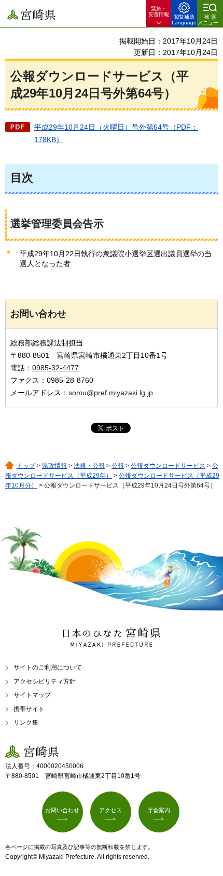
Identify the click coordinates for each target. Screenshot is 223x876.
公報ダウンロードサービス (168, 465)
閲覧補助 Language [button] (184, 19)
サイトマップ (32, 695)
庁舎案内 (158, 810)
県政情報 (54, 465)
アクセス (110, 810)
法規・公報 (89, 465)
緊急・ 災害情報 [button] (158, 11)
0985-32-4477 (55, 368)
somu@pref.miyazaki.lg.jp (110, 392)
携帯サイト (29, 709)
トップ (26, 465)
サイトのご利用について (47, 667)
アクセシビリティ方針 (44, 681)
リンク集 (25, 722)
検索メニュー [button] (208, 19)
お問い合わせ (62, 810)
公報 (118, 465)
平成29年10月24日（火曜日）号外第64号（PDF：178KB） (116, 133)
